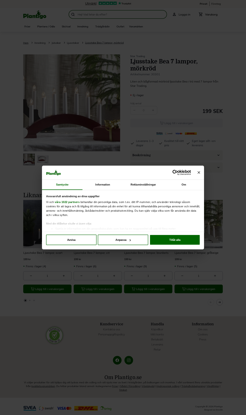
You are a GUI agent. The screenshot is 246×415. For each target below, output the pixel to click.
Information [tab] (102, 184)
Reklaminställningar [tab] (143, 184)
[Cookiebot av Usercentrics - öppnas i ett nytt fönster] (175, 172)
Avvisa (71, 239)
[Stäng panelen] (199, 172)
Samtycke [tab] (62, 184)
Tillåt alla (174, 239)
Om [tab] (184, 184)
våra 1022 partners (67, 201)
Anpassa (120, 239)
